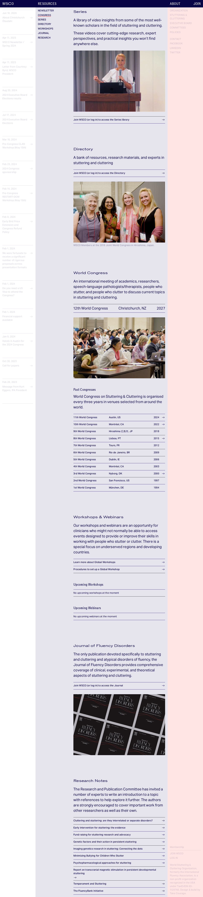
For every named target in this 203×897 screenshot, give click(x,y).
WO (8, 3)
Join (197, 3)
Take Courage (178, 893)
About (175, 3)
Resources (47, 3)
